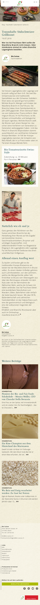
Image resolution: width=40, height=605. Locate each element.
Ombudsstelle (6, 551)
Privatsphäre (6, 559)
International (6, 573)
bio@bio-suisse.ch (7, 536)
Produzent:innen (7, 569)
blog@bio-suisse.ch (8, 335)
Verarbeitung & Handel (9, 571)
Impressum (5, 555)
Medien (4, 553)
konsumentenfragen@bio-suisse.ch (13, 538)
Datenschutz (6, 557)
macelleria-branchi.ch (11, 315)
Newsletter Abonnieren (20, 584)
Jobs (3, 547)
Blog (3, 25)
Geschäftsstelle (7, 549)
